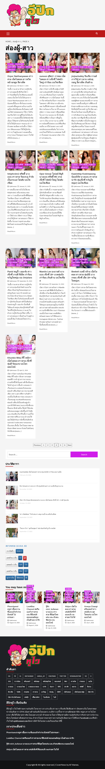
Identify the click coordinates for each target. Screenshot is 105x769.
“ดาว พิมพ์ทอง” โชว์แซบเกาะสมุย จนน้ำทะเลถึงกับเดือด (38, 514)
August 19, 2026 (14, 622)
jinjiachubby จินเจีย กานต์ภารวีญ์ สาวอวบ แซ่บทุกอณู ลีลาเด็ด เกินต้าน (84, 79)
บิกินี (59, 686)
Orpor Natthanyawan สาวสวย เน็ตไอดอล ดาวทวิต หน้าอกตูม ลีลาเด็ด (20, 79)
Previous (37, 445)
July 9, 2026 (71, 622)
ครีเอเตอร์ (27, 681)
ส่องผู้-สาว (21, 67)
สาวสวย (35, 692)
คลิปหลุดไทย (47, 681)
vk (86, 676)
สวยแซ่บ (26, 692)
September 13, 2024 (57, 284)
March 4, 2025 (55, 86)
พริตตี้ (81, 686)
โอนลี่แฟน (46, 697)
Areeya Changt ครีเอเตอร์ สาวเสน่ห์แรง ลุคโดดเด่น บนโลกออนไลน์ (91, 611)
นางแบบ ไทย (21, 686)
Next (69, 445)
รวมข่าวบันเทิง (12, 262)
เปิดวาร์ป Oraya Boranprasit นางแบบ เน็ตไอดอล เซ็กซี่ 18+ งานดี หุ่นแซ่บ (44, 500)
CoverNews (61, 764)
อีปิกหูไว (28, 67)
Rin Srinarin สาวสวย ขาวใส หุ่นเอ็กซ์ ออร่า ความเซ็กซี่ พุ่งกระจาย (41, 486)
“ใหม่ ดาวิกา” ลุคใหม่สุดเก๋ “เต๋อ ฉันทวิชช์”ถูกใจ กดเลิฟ (37, 528)
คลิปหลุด (36, 681)
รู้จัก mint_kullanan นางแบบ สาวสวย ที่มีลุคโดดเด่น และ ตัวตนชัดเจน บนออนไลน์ (52, 614)
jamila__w (41, 676)
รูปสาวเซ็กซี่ (11, 67)
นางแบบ (10, 64)
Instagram (29, 676)
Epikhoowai (13, 86)
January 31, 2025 (24, 186)
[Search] (96, 33)
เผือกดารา (84, 167)
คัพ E (65, 681)
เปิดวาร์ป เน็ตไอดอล (14, 697)
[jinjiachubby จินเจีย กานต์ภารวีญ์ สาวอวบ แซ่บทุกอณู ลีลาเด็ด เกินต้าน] (85, 63)
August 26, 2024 (88, 284)
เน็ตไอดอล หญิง (79, 692)
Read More (11, 142)
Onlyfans (52, 676)
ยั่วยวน (89, 686)
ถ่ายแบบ (82, 681)
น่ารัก (44, 686)
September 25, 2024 (25, 281)
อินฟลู (51, 692)
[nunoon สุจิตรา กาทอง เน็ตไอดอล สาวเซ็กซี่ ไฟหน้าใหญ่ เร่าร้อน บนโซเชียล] (53, 63)
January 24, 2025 (56, 186)
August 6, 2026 (33, 625)
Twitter (62, 676)
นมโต (90, 681)
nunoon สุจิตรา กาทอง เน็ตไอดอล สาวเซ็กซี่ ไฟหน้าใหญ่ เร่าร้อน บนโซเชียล (52, 79)
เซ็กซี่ (58, 692)
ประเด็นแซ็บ (19, 64)
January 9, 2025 (88, 186)
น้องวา (52, 686)
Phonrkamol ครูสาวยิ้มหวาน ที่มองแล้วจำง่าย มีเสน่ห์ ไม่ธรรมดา (14, 611)
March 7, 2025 (23, 86)
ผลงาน (74, 686)
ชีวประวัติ (11, 259)
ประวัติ (66, 686)
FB (15, 676)
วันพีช (18, 692)
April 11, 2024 (23, 370)
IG (20, 676)
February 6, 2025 (88, 86)
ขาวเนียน (17, 681)
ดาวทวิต (73, 681)
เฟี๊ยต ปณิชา (36, 697)
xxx (9, 681)
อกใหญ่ (43, 692)
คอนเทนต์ (58, 681)
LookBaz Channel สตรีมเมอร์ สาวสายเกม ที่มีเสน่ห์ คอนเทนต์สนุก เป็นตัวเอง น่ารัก (40, 738)
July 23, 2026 (52, 628)
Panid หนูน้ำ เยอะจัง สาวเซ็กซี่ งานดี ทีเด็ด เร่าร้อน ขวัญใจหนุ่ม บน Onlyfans (19, 274)
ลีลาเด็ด (10, 692)
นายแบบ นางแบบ (33, 686)
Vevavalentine (75, 676)
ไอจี (55, 697)
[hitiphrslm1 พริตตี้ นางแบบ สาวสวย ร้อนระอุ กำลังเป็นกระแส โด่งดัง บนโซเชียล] (21, 160)
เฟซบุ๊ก (26, 697)
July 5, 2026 (90, 622)
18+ (9, 676)
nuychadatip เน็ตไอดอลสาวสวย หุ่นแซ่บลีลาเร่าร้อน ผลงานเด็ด (40, 472)
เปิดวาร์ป (90, 692)
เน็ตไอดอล (11, 70)
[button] (8, 33)
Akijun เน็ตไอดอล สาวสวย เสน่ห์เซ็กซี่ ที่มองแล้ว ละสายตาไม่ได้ (71, 611)
